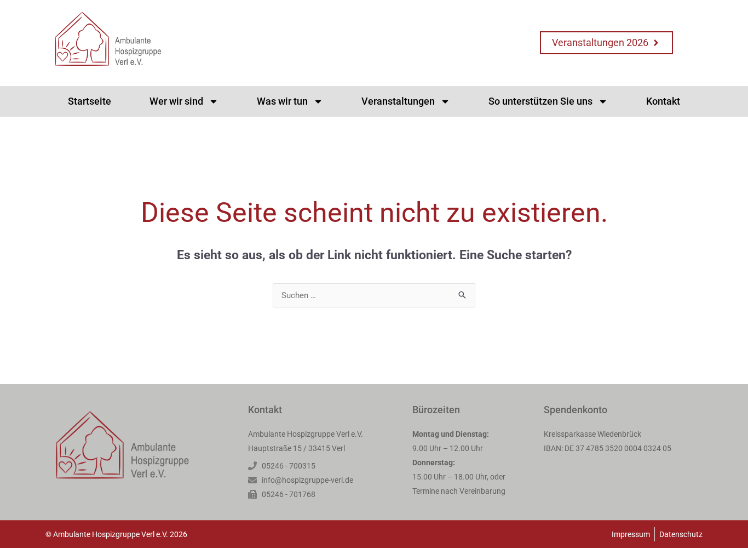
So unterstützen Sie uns (540, 101)
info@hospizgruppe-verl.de (307, 480)
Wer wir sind (176, 101)
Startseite (89, 101)
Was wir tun (282, 101)
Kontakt (663, 101)
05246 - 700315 (288, 465)
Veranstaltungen (398, 101)
